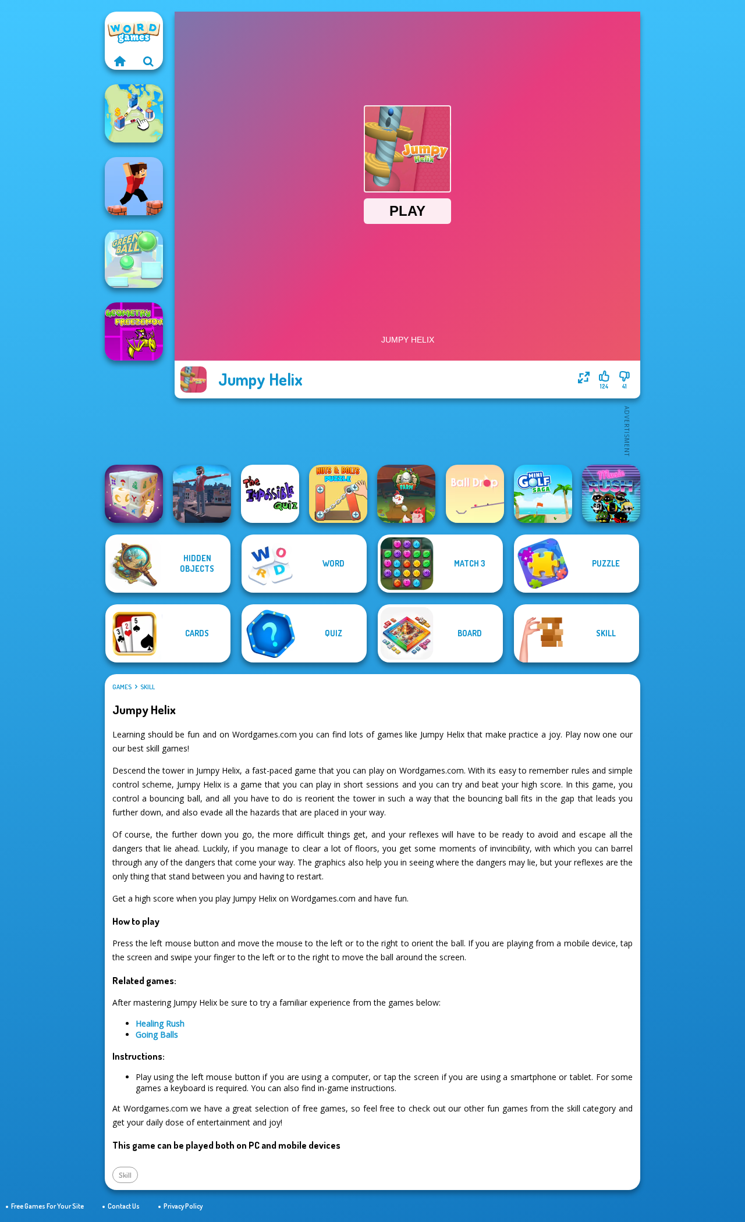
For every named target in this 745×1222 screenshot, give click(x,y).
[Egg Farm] (406, 494)
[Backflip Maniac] (202, 494)
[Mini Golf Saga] (543, 494)
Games (122, 687)
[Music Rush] (611, 494)
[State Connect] (134, 113)
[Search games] (148, 61)
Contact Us (124, 1206)
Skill (147, 687)
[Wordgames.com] (119, 61)
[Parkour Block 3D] (134, 186)
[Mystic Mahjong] (134, 494)
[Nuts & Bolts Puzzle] (338, 494)
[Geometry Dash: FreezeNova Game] (134, 331)
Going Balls (157, 1034)
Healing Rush (160, 1023)
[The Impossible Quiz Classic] (270, 494)
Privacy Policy (183, 1206)
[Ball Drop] (475, 494)
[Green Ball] (134, 259)
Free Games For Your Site (47, 1206)
